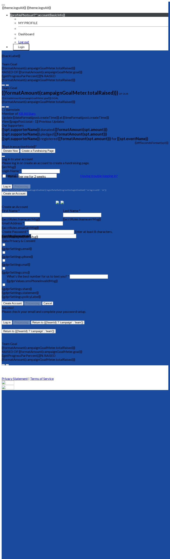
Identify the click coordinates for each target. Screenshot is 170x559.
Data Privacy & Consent (18, 241)
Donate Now (10, 150)
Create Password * (15, 232)
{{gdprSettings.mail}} (16, 264)
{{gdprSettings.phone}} (17, 256)
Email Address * (13, 223)
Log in (7, 186)
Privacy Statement (15, 378)
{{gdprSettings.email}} (17, 249)
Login (21, 47)
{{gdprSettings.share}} (17, 289)
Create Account (12, 303)
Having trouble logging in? (99, 176)
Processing (22, 186)
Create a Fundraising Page (38, 150)
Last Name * (71, 211)
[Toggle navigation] (3, 5)
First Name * (11, 211)
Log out (23, 42)
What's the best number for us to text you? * (38, 276)
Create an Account (14, 193)
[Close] (3, 156)
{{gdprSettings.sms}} (16, 272)
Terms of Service (42, 378)
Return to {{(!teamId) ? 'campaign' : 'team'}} (57, 322)
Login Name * (11, 171)
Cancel (48, 303)
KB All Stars (27, 113)
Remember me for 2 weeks (27, 176)
